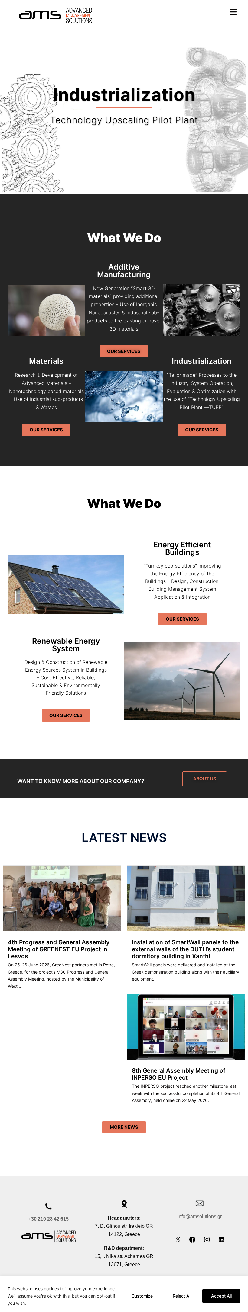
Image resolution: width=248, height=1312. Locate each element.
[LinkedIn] (221, 1241)
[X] (177, 1241)
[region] (124, 1294)
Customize (142, 1295)
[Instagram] (206, 1241)
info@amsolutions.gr (200, 1216)
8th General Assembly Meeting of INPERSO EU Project (178, 1074)
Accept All (221, 1295)
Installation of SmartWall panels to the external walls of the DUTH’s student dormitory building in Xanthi (185, 949)
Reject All (182, 1295)
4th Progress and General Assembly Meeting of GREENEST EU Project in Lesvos (58, 949)
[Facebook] (192, 1241)
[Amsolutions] (55, 14)
